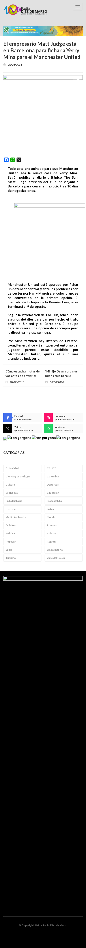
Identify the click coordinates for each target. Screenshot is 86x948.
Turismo (11, 557)
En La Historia (14, 500)
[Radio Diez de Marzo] (25, 9)
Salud (9, 549)
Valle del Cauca (56, 557)
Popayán (11, 541)
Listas (50, 509)
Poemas (52, 525)
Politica (10, 533)
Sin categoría (55, 549)
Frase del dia (54, 500)
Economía (12, 492)
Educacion (53, 492)
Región (51, 541)
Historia (10, 509)
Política (51, 533)
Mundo (51, 517)
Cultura (10, 484)
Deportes (53, 484)
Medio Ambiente (16, 517)
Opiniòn (10, 525)
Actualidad (12, 468)
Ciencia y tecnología (18, 476)
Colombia (53, 476)
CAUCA (52, 468)
